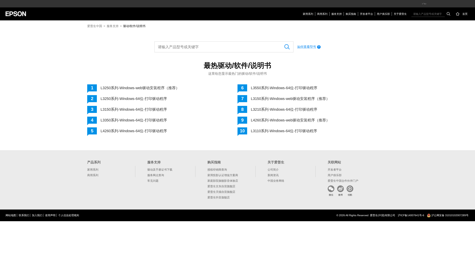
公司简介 (273, 169)
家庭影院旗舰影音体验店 (222, 180)
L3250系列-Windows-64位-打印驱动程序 (134, 99)
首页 (465, 13)
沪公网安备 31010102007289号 (450, 215)
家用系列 (308, 13)
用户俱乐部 (383, 13)
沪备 (411, 215)
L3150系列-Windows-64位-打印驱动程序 (134, 109)
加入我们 (37, 215)
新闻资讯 (273, 175)
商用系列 (322, 13)
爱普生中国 (94, 26)
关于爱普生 (400, 13)
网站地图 (11, 215)
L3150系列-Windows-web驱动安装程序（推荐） (290, 99)
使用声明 (50, 215)
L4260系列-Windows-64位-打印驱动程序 (134, 131)
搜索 (448, 14)
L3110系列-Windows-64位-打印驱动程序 (284, 131)
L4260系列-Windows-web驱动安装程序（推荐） (290, 120)
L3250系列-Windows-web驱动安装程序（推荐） (140, 88)
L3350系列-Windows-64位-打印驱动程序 (134, 120)
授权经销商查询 (217, 169)
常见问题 (152, 180)
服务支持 (336, 13)
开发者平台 (366, 13)
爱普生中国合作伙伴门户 (343, 180)
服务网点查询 (155, 175)
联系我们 (24, 215)
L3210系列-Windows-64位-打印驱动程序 (284, 109)
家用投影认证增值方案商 (222, 175)
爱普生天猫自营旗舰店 (221, 191)
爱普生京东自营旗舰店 (221, 186)
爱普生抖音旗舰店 (218, 197)
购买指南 (351, 13)
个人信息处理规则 (68, 215)
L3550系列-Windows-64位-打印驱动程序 (284, 88)
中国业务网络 (276, 180)
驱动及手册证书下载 (159, 169)
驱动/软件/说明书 (134, 26)
